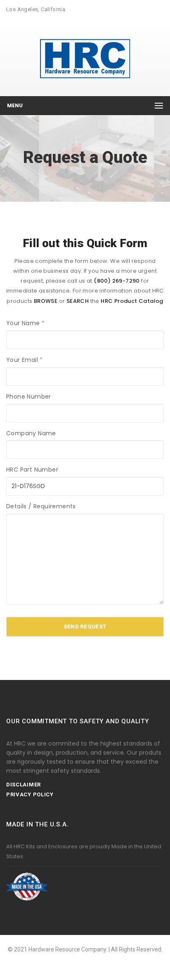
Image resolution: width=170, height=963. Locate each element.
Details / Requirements (41, 506)
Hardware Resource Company (67, 949)
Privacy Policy (30, 794)
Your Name (25, 323)
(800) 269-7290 (117, 281)
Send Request (85, 626)
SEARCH (77, 301)
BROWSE (45, 301)
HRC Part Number (32, 469)
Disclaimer (23, 784)
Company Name (31, 433)
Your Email (24, 360)
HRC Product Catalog (132, 301)
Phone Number (28, 396)
